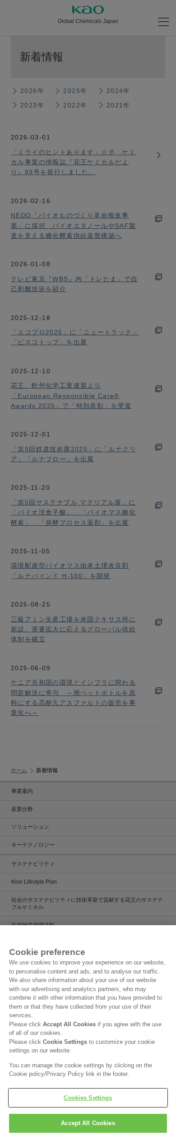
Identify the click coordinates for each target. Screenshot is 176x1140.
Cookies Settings (88, 1097)
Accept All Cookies (88, 1123)
